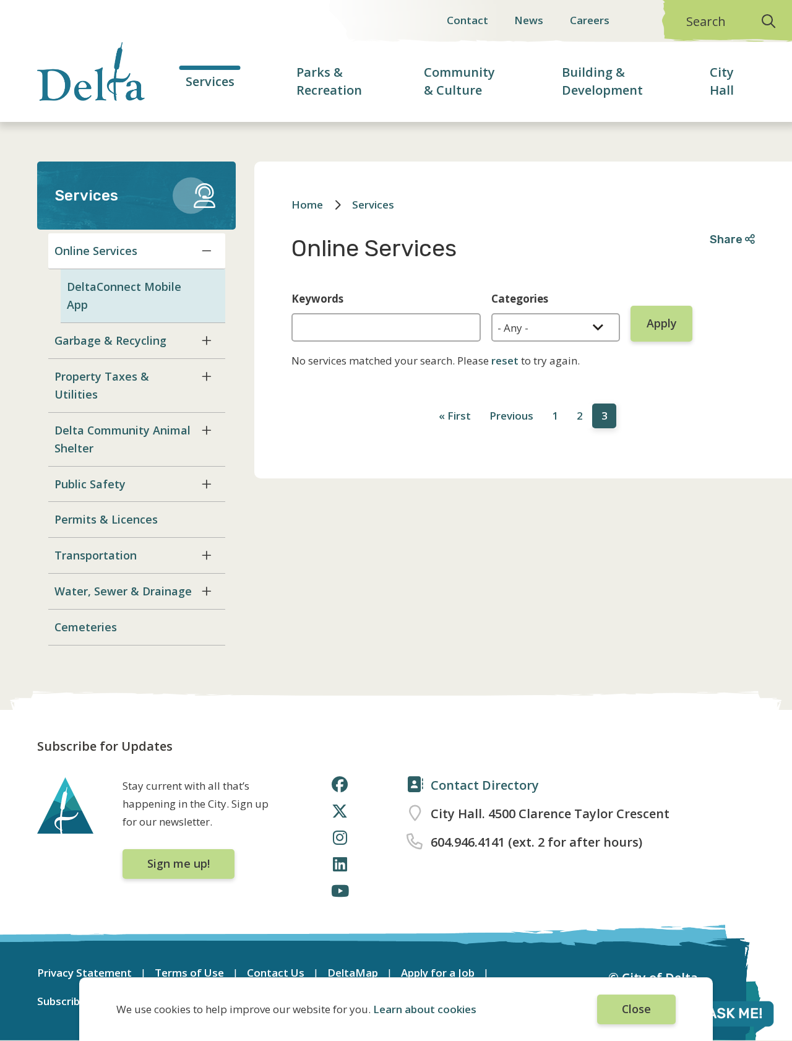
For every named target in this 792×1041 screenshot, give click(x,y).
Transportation (95, 555)
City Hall (722, 81)
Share (727, 239)
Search (706, 21)
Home (307, 204)
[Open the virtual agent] (720, 1015)
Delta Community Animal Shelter (122, 439)
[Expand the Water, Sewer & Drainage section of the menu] (206, 591)
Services (210, 81)
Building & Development (602, 81)
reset (505, 360)
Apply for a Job (438, 972)
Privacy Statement (84, 972)
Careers (589, 20)
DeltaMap (352, 972)
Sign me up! (178, 863)
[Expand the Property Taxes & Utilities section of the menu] (206, 376)
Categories (519, 299)
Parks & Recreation (329, 81)
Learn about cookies (424, 1009)
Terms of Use (189, 972)
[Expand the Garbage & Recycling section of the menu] (206, 340)
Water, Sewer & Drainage (123, 591)
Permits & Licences (106, 519)
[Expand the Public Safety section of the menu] (206, 484)
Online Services (95, 250)
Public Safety (90, 484)
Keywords (317, 299)
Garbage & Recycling (110, 340)
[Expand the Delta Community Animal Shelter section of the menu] (206, 430)
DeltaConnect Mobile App (124, 295)
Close (636, 1008)
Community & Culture (459, 81)
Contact (467, 20)
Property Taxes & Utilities (101, 385)
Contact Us (275, 972)
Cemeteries (85, 627)
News (528, 20)
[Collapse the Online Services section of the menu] (206, 250)
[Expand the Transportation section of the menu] (206, 555)
